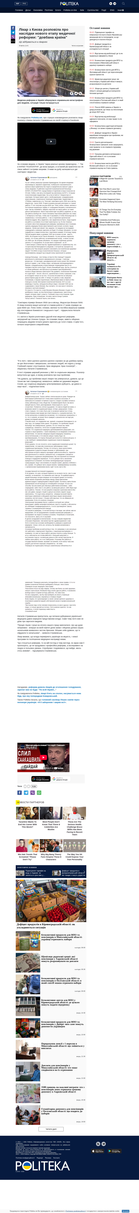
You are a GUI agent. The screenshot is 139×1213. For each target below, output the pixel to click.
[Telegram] (114, 3)
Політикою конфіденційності (76, 1211)
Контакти (56, 1158)
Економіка (38, 10)
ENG (112, 10)
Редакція (40, 1158)
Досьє (28, 10)
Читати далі (51, 1129)
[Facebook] (13, 28)
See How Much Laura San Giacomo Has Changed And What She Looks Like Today (110, 191)
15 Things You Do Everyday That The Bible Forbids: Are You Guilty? (110, 212)
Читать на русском (77, 45)
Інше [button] (120, 10)
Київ (82, 10)
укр (17, 4)
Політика (49, 10)
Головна (19, 10)
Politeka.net (36, 118)
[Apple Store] (97, 1151)
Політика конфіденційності (25, 1158)
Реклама (48, 1158)
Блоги (58, 10)
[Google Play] (115, 1151)
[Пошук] (123, 3)
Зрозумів (125, 1211)
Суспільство (92, 10)
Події (103, 10)
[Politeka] (69, 3)
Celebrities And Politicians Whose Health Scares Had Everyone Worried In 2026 (109, 222)
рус (24, 4)
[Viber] (13, 37)
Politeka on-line (70, 10)
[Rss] (110, 3)
